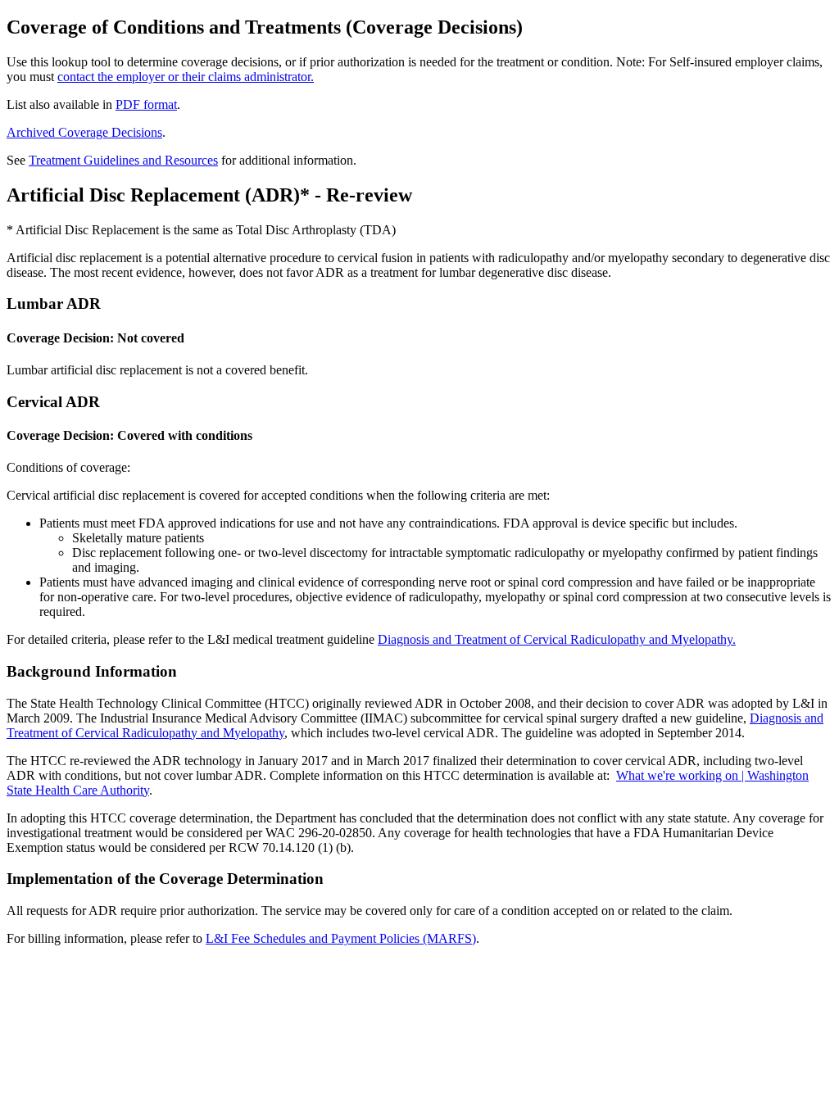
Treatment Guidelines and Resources (123, 160)
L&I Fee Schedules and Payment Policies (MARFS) (341, 938)
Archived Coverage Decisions (84, 132)
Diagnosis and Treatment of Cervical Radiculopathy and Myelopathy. (557, 639)
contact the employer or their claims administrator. (185, 77)
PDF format (146, 104)
